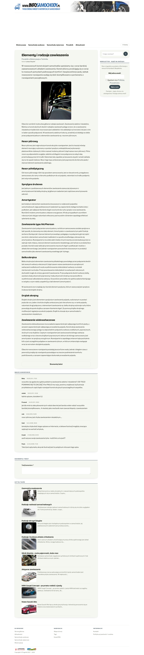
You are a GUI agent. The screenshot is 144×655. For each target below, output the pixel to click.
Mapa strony (58, 631)
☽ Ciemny (125, 45)
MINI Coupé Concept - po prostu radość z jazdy (42, 585)
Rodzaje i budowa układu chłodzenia (37, 537)
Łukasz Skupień (30, 61)
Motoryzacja (21, 45)
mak (23, 414)
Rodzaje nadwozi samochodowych (37, 504)
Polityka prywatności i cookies (103, 634)
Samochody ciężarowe (55, 45)
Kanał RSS (57, 637)
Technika (44, 59)
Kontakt (96, 631)
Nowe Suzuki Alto (29, 602)
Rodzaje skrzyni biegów (32, 521)
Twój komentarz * (28, 465)
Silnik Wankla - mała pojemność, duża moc (40, 553)
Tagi (55, 634)
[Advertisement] (72, 27)
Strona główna (19, 631)
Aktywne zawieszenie (31, 569)
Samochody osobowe (36, 45)
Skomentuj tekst (56, 364)
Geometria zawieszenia (32, 488)
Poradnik (69, 45)
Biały (23, 378)
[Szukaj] (125, 54)
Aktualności (80, 45)
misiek (24, 393)
